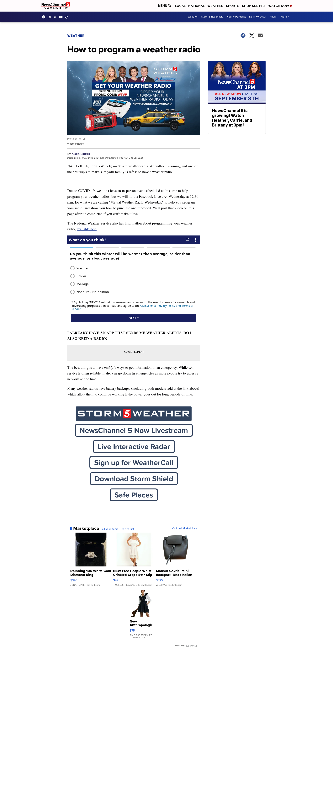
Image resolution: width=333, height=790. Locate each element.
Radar (273, 17)
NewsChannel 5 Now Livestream (134, 430)
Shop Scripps (254, 6)
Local (180, 6)
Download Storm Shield (134, 478)
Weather (215, 6)
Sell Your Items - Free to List (117, 529)
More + (285, 17)
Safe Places (133, 494)
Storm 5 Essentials (212, 17)
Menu (163, 5)
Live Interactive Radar (134, 446)
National (196, 6)
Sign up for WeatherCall (133, 462)
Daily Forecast (257, 17)
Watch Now (279, 6)
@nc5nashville (67, 16)
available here (87, 228)
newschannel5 (44, 16)
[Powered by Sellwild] (191, 645)
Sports (232, 6)
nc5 (55, 16)
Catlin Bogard (81, 154)
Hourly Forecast (236, 17)
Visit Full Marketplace (184, 528)
